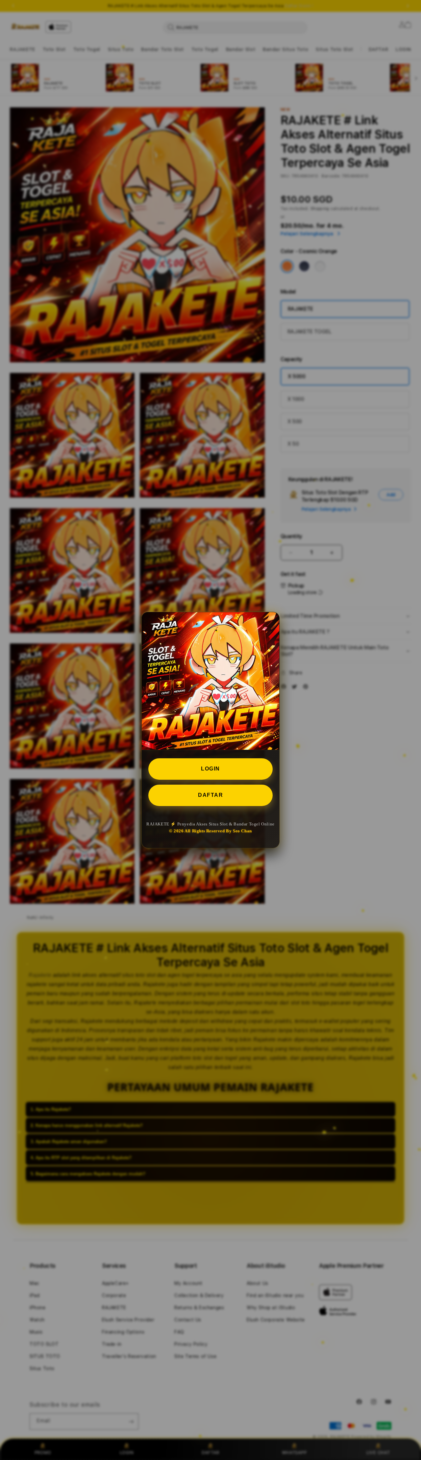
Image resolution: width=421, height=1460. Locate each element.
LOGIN (210, 768)
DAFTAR (210, 795)
